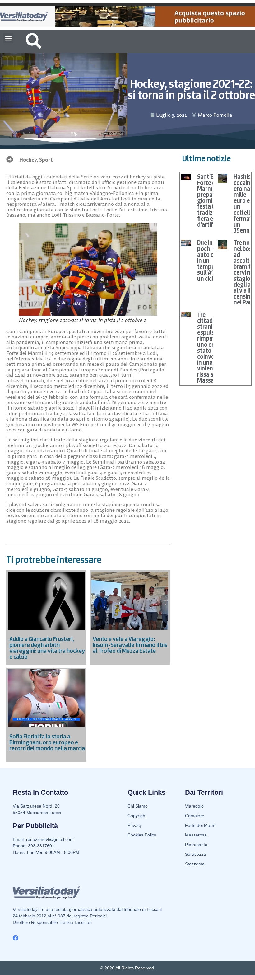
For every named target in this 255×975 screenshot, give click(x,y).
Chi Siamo (138, 805)
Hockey (28, 160)
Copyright (137, 815)
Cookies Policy (142, 834)
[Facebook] (15, 938)
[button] (8, 38)
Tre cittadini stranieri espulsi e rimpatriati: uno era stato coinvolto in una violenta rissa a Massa (212, 347)
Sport (46, 160)
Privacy (135, 825)
